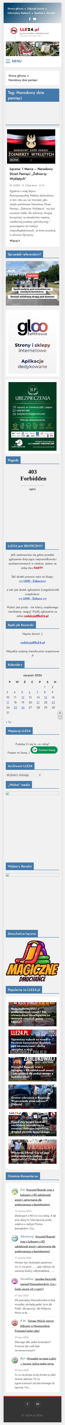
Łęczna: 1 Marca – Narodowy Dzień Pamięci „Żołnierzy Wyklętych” (31, 173)
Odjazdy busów (35, 8)
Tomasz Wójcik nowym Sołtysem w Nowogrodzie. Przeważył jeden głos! (34, 1326)
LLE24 (16, 185)
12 (22, 697)
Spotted (38, 13)
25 (15, 707)
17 (7, 702)
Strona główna (15, 8)
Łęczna (14, 159)
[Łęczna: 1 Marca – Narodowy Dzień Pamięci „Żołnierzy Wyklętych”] (31, 146)
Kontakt (51, 13)
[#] (32, 49)
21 (38, 702)
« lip (8, 722)
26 (23, 707)
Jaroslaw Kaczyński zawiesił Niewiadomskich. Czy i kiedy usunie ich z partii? (35, 1284)
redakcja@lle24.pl (32, 642)
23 (53, 702)
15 (45, 697)
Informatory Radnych (19, 13)
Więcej (14, 240)
